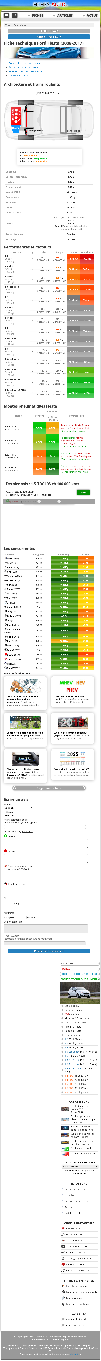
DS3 (9, 585)
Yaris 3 (10, 659)
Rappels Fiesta (73, 1030)
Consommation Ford (76, 1201)
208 (9, 620)
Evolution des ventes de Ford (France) (82, 1135)
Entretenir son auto (77, 1285)
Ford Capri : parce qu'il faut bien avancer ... (83, 1142)
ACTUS (92, 15)
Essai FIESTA (72, 1005)
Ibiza (9, 645)
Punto (10, 589)
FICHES (37, 15)
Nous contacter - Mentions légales (50, 1339)
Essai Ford (70, 1195)
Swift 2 (11, 654)
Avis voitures (73, 1228)
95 (77, 1088)
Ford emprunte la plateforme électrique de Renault (83, 1119)
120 (75, 1055)
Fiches (8, 25)
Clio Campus (13, 629)
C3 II (9, 571)
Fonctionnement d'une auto (82, 1291)
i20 (8, 593)
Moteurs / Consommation (79, 1018)
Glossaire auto (74, 1297)
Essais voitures (74, 1234)
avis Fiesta (73, 1014)
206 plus (11, 616)
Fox (9, 663)
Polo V (10, 668)
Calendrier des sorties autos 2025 (71, 769)
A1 (8, 563)
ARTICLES (65, 15)
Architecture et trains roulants (26, 63)
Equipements (72, 1035)
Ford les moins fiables (83, 1153)
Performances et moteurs (23, 67)
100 (81, 1051)
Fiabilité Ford (72, 1213)
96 (74, 1047)
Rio (8, 598)
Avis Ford (70, 1207)
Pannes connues (75, 1264)
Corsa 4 (11, 607)
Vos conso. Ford (75, 1325)
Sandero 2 (12, 580)
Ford (15, 25)
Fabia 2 (10, 650)
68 (77, 1075)
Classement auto (75, 1240)
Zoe (9, 641)
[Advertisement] (49, 525)
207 (9, 611)
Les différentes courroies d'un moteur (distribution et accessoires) (22, 699)
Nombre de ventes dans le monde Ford (82, 1128)
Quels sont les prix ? (76, 1022)
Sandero (11, 576)
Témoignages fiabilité (78, 1258)
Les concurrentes (18, 75)
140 (81, 1064)
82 (74, 1043)
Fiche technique (74, 1009)
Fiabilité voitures (75, 1252)
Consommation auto (77, 1246)
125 (81, 1060)
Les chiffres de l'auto (77, 1303)
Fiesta (23, 25)
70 (77, 1079)
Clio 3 (10, 625)
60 (74, 1039)
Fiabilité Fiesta (73, 1026)
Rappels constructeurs (79, 1270)
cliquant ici (75, 1354)
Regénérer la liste (49, 788)
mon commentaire (49, 951)
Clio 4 (10, 636)
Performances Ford (76, 1189)
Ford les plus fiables (82, 1148)
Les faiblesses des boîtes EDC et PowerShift (81, 1109)
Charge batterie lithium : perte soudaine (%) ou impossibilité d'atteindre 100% (23, 772)
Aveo (9, 567)
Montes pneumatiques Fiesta (25, 71)
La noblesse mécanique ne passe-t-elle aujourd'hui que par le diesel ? (25, 734)
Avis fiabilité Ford (76, 1319)
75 (77, 1084)
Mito (9, 558)
